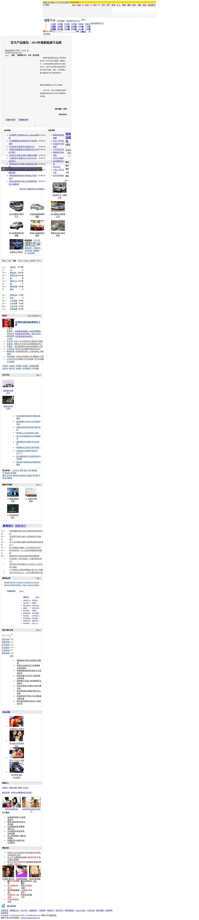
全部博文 (4, 913)
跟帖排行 (20, 525)
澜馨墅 (34, 603)
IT (99, 5)
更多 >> (67, 180)
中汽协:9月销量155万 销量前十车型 (29, 357)
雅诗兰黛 (13, 788)
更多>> (84, 19)
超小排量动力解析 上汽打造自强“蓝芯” (25, 548)
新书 (9, 862)
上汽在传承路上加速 (30, 433)
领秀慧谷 (35, 600)
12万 (26, 243)
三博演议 (10, 349)
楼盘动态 (7, 585)
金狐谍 (19, 368)
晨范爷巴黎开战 (11, 809)
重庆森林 (20, 422)
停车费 (35, 475)
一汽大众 (15, 470)
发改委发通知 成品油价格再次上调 (28, 346)
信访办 (5, 368)
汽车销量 (10, 357)
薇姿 (20, 788)
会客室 (9, 344)
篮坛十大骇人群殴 (16, 760)
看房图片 (19, 585)
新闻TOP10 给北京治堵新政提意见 (28, 344)
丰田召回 (22, 475)
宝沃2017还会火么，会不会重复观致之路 (26, 573)
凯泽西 (13, 473)
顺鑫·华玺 (35, 621)
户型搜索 (19, 582)
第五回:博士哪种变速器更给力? (28, 349)
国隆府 (25, 608)
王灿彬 (19, 451)
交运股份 (5, 650)
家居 (113, 5)
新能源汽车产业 (73, 21)
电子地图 (24, 582)
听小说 (10, 857)
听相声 (10, 853)
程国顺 (19, 447)
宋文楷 (19, 416)
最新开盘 (13, 582)
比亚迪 (29, 475)
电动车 (7, 473)
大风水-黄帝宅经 (18, 862)
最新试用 (5, 793)
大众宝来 (13, 306)
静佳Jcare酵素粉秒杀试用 (21, 793)
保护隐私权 (69, 910)
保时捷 (15, 475)
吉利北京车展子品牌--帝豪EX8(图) (23, 155)
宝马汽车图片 (58, 158)
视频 (124, 5)
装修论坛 (30, 585)
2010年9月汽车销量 (15, 359)
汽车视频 (35, 368)
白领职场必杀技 (20, 857)
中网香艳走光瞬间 (16, 729)
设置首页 (4, 910)
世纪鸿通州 (35, 613)
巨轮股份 (5, 648)
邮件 (134, 5)
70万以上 (32, 245)
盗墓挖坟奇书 (32, 857)
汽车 (103, 5)
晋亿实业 (5, 639)
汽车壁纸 (46, 34)
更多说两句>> (68, 153)
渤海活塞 (5, 653)
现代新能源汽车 (22, 456)
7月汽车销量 (39, 359)
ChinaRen (51, 2)
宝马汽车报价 (58, 176)
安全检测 (26, 368)
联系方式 (59, 910)
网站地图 (100, 910)
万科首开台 (35, 615)
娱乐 (87, 5)
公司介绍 (91, 910)
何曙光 (19, 427)
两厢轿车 (28, 248)
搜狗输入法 (14, 910)
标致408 (13, 273)
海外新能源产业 (97, 23)
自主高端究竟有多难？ (31, 447)
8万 (38, 240)
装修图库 (36, 585)
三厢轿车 (37, 248)
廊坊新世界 (26, 613)
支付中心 (24, 910)
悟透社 (25, 366)
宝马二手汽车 (58, 141)
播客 (129, 5)
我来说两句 (10, 50)
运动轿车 (31, 253)
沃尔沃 (9, 475)
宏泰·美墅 (26, 610)
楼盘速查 (7, 582)
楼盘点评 (30, 582)
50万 (26, 245)
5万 (35, 240)
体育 (79, 5)
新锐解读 (29, 862)
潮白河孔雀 (26, 605)
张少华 (19, 436)
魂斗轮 (12, 368)
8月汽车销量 (28, 359)
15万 (30, 243)
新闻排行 (8, 525)
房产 (108, 5)
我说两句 (151, 5)
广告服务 (42, 910)
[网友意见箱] (8, 909)
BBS (145, 5)
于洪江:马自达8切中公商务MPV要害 (28, 341)
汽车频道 (61, 21)
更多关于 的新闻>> (32, 189)
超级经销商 (34, 366)
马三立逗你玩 (19, 853)
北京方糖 (26, 603)
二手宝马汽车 (58, 150)
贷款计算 (36, 582)
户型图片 (24, 585)
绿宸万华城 (35, 605)
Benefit (25, 788)
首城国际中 (26, 621)
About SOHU (81, 910)
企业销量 (10, 362)
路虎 (4, 475)
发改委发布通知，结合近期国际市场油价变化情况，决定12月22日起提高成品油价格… (28, 333)
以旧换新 (8, 478)
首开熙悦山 (26, 618)
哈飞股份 (5, 645)
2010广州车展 (32, 315)
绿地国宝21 (26, 600)
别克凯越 (13, 309)
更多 (12, 656)
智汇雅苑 (26, 615)
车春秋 (9, 346)
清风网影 (20, 442)
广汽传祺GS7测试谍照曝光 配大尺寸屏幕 (26, 570)
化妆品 (5, 788)
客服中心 (50, 910)
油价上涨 (27, 470)
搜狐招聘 (33, 910)
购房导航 (13, 585)
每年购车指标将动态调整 (26, 462)
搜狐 (45, 2)
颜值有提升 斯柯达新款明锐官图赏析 (24, 556)
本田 (21, 470)
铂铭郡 (34, 610)
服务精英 (10, 351)
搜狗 (47, 5)
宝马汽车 (56, 167)
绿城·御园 (26, 623)
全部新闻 (108, 910)
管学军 (19, 433)
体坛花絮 (6, 712)
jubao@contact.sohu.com (30, 918)
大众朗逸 (13, 301)
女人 (119, 5)
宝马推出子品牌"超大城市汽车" (22, 147)
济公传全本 (30, 853)
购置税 (83, 32)
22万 (35, 243)
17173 (58, 2)
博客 (139, 5)
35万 (39, 243)
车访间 (9, 341)
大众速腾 (13, 303)
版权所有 (53, 915)
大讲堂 (9, 329)
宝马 (56, 58)
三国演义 (17, 864)
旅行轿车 (28, 251)
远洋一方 (35, 623)
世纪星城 (35, 618)
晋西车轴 (5, 642)
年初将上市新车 (16, 252)
